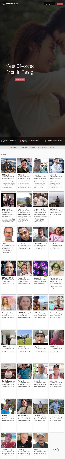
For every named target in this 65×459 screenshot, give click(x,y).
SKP (35, 312)
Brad (20, 450)
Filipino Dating (14, 147)
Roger (20, 278)
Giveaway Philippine (39, 244)
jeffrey (52, 209)
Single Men (24, 147)
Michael (21, 209)
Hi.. (50, 216)
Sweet (51, 285)
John (52, 175)
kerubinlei (22, 415)
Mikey (4, 175)
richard (52, 347)
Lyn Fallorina (7, 381)
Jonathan (5, 450)
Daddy (36, 278)
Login (60, 4)
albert (20, 244)
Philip (52, 312)
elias (36, 381)
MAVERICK (6, 278)
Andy (4, 209)
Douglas (53, 415)
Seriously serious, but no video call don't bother (40, 216)
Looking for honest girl (7, 216)
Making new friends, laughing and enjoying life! (24, 181)
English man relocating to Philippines (24, 216)
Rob (35, 175)
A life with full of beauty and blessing (56, 287)
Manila (39, 147)
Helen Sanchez (23, 312)
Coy (35, 347)
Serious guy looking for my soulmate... (56, 181)
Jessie (4, 347)
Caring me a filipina (6, 252)
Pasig (45, 147)
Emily (20, 347)
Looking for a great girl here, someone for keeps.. (8, 181)
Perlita (52, 278)
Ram (20, 381)
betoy (52, 381)
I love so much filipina (7, 250)
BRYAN (37, 415)
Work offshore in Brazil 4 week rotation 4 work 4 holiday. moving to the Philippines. (23, 219)
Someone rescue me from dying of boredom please (40, 181)
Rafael (4, 415)
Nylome (5, 312)
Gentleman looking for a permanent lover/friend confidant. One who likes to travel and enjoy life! (40, 185)
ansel (36, 450)
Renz (52, 244)
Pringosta (38, 209)
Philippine (32, 147)
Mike (20, 175)
